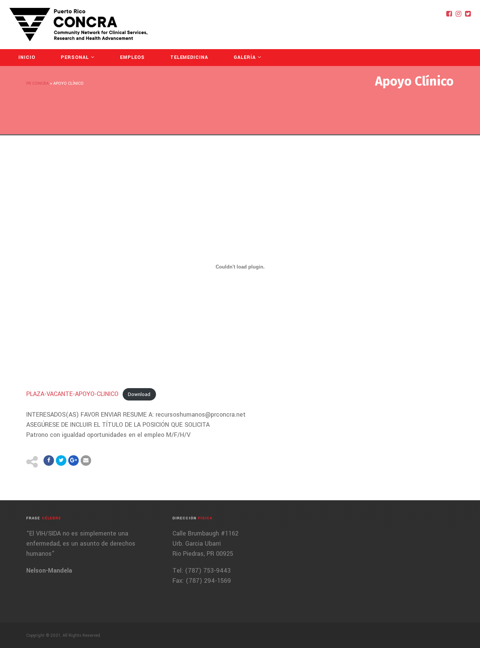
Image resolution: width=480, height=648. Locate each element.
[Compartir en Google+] (73, 460)
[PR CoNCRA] (78, 24)
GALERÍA (245, 57)
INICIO (26, 57)
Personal (75, 57)
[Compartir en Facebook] (49, 460)
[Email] (86, 460)
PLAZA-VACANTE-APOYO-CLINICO (72, 394)
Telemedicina (189, 57)
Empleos (132, 57)
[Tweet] (61, 460)
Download (139, 394)
